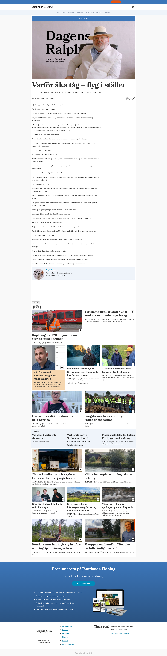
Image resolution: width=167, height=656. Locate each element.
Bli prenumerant (83, 583)
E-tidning (65, 630)
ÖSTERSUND (79, 12)
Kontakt (65, 641)
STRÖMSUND (71, 12)
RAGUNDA (107, 12)
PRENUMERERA (116, 2)
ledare (36, 302)
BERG (92, 12)
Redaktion (66, 633)
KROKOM (63, 12)
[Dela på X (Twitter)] (130, 98)
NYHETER (67, 7)
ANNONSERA (125, 2)
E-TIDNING (115, 7)
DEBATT (97, 7)
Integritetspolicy (68, 644)
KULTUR (83, 7)
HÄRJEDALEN (99, 12)
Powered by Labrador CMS (83, 653)
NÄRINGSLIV (75, 7)
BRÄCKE (87, 12)
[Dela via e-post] (133, 98)
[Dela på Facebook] (127, 98)
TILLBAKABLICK (105, 7)
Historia (65, 637)
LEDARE (90, 7)
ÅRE (58, 12)
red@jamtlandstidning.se (120, 633)
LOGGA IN (132, 2)
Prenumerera (67, 626)
